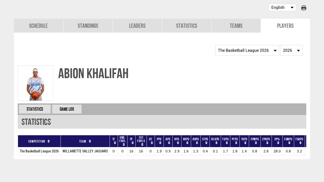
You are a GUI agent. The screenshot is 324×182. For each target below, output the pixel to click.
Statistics (186, 25)
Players (285, 25)
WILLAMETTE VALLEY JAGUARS (85, 151)
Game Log (67, 109)
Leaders (137, 25)
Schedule (38, 25)
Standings (88, 25)
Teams (236, 25)
